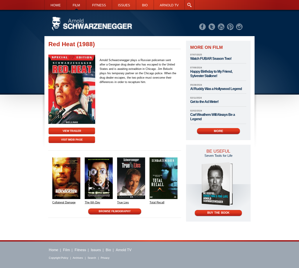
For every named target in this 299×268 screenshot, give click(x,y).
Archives (78, 257)
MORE (218, 131)
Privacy (105, 257)
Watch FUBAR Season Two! (210, 58)
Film (66, 250)
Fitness (80, 250)
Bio (108, 250)
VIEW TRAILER (72, 130)
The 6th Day (92, 202)
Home (53, 250)
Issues (96, 250)
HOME (56, 5)
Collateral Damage (64, 202)
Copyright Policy (58, 257)
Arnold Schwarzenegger (91, 24)
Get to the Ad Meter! (204, 102)
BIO (145, 5)
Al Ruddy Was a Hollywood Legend (216, 89)
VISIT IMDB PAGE (72, 139)
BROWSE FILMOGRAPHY (115, 211)
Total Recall (157, 202)
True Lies (123, 202)
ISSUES (124, 5)
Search (92, 257)
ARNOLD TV (169, 5)
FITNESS (99, 5)
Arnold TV (124, 250)
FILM (76, 5)
